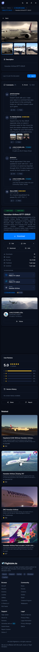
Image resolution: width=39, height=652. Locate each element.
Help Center (5, 614)
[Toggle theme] (22, 3)
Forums (23, 589)
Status (3, 632)
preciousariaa (14, 94)
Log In (33, 76)
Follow (21, 321)
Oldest (33, 85)
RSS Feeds (4, 606)
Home (3, 8)
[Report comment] (25, 110)
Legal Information (26, 620)
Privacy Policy (25, 617)
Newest (26, 85)
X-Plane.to (4, 603)
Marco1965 (14, 191)
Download (21, 236)
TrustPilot (4, 577)
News (22, 586)
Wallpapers (24, 603)
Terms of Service (26, 614)
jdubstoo (13, 157)
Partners (3, 620)
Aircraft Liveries (20, 8)
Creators (23, 591)
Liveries (3, 594)
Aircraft (3, 586)
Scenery (3, 591)
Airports (3, 589)
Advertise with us (8, 623)
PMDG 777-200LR (7, 10)
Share (12, 402)
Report (30, 402)
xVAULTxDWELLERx (19, 147)
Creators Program (26, 600)
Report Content (6, 629)
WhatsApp (30, 574)
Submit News (5, 626)
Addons (9, 8)
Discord (4, 574)
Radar (22, 597)
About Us (4, 617)
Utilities (3, 597)
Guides (23, 594)
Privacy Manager (26, 623)
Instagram (11, 574)
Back (6, 18)
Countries (4, 600)
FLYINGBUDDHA (15, 117)
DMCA (23, 626)
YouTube (19, 574)
